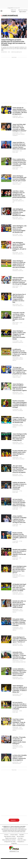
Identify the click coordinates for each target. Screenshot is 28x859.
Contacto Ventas (14, 834)
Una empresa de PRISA (14, 848)
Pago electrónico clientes (9, 836)
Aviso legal (20, 838)
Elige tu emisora (22, 11)
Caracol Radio (7, 11)
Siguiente (13, 820)
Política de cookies (22, 840)
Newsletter (21, 834)
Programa (13, 11)
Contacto (6, 834)
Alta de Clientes (20, 836)
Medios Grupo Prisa (14, 851)
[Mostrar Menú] (1, 10)
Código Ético (14, 843)
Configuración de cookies (10, 841)
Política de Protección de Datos (9, 840)
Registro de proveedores (10, 838)
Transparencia (20, 841)
